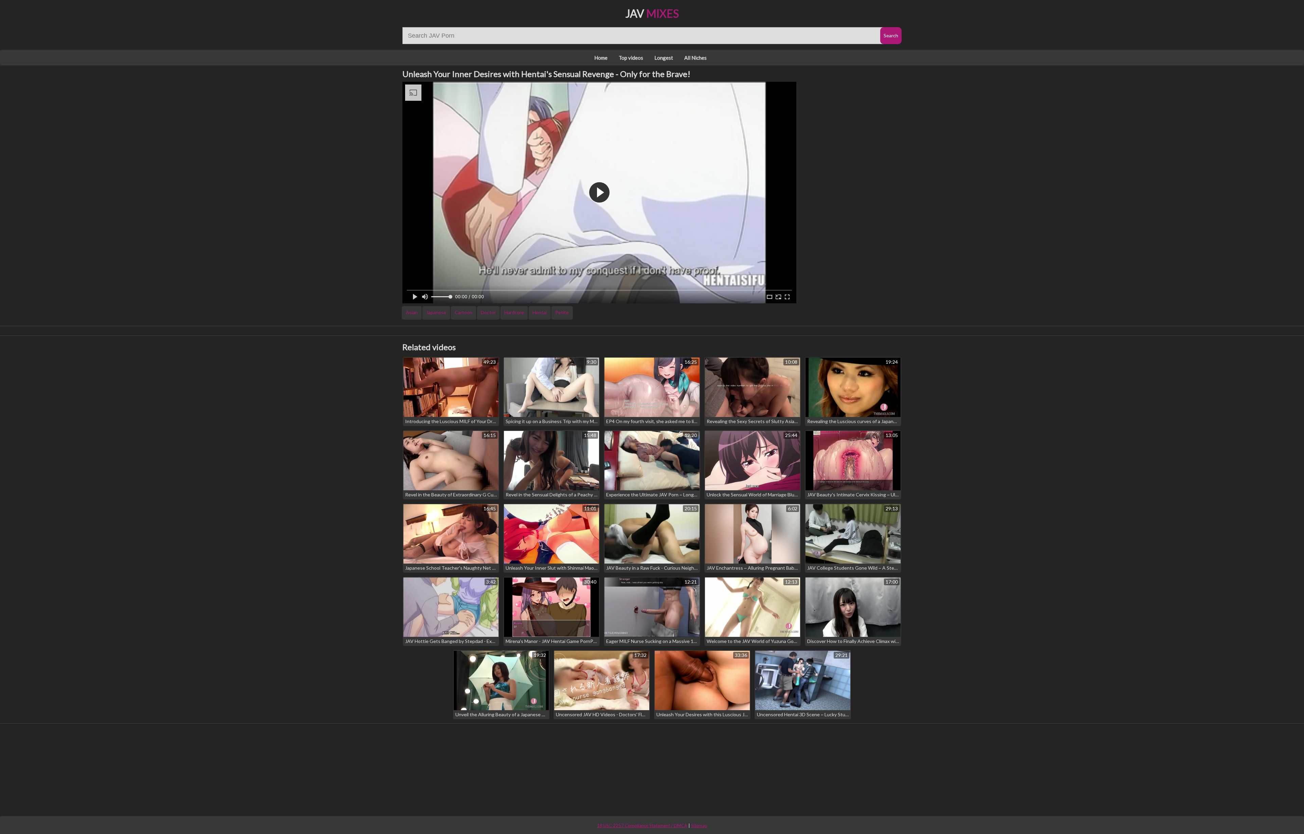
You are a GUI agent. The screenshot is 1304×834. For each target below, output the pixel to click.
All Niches (695, 58)
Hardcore (514, 312)
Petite (562, 312)
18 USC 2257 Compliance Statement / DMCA (642, 825)
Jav (652, 13)
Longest (663, 58)
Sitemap (699, 825)
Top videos (631, 58)
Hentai (539, 312)
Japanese (436, 312)
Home (601, 58)
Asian (412, 312)
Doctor (488, 312)
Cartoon (463, 312)
